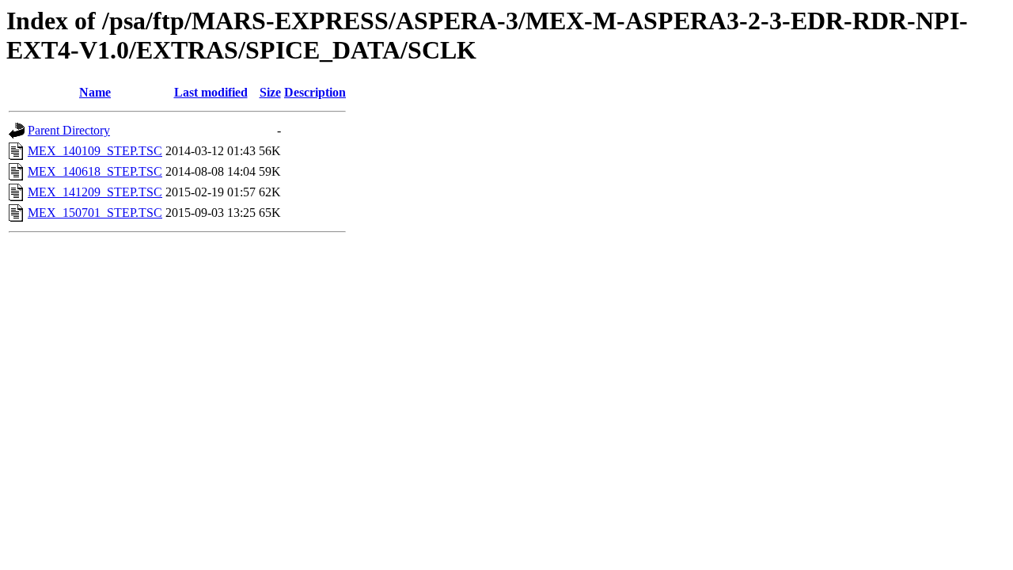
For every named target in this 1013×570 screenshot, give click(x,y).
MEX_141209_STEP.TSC (95, 192)
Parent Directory (69, 130)
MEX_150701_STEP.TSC (95, 212)
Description (315, 92)
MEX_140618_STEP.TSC (95, 171)
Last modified (211, 92)
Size (270, 92)
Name (95, 92)
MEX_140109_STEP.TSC (95, 151)
